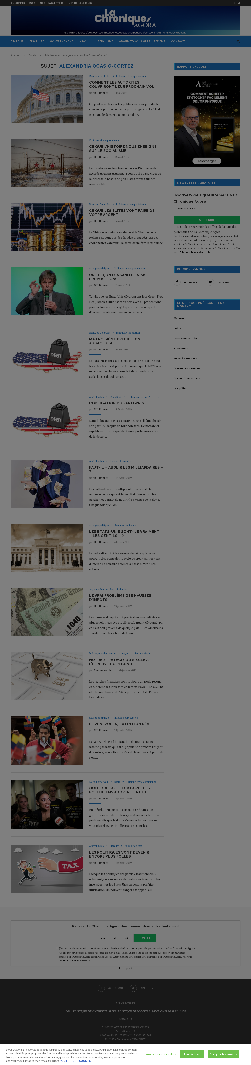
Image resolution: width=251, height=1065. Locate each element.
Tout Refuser (192, 1054)
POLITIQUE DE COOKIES (75, 1061)
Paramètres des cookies (160, 1054)
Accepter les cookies (223, 1054)
